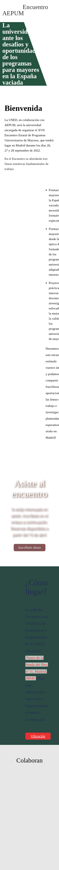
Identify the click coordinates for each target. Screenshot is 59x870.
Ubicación (38, 736)
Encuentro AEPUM (25, 10)
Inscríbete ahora (29, 547)
